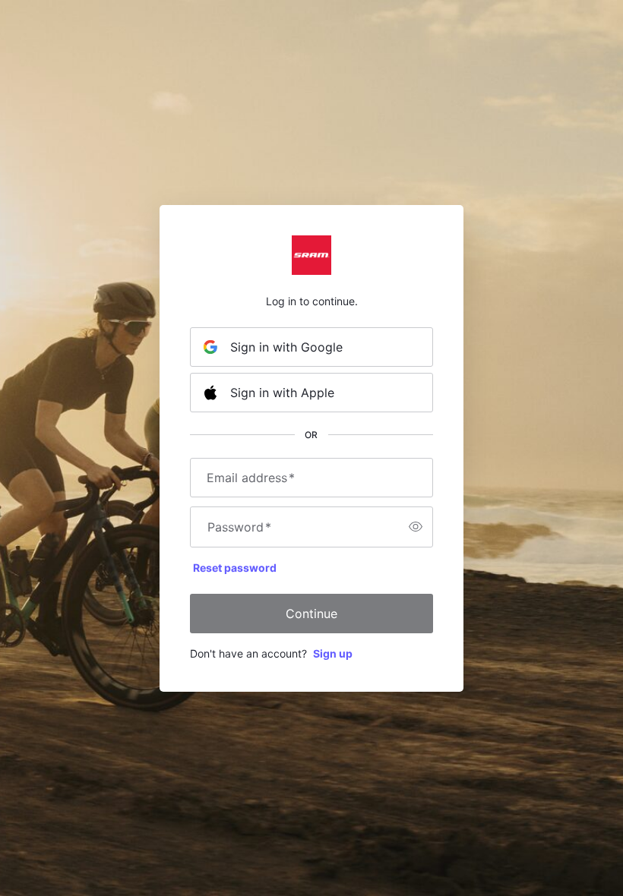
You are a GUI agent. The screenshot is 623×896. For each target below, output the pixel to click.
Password (239, 527)
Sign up (333, 653)
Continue (311, 613)
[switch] (415, 527)
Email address (251, 477)
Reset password (235, 567)
